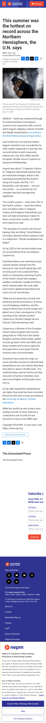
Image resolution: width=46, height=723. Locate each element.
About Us (9, 607)
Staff (7, 628)
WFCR (13, 595)
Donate (37, 4)
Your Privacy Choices (23, 719)
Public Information (12, 639)
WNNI (38, 595)
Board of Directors (12, 634)
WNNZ (18, 595)
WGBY (7, 595)
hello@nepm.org (17, 601)
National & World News (15, 435)
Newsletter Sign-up (13, 617)
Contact (8, 612)
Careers (8, 623)
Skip (23, 711)
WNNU (24, 595)
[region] (23, 682)
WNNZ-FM (31, 595)
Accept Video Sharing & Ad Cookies (23, 704)
